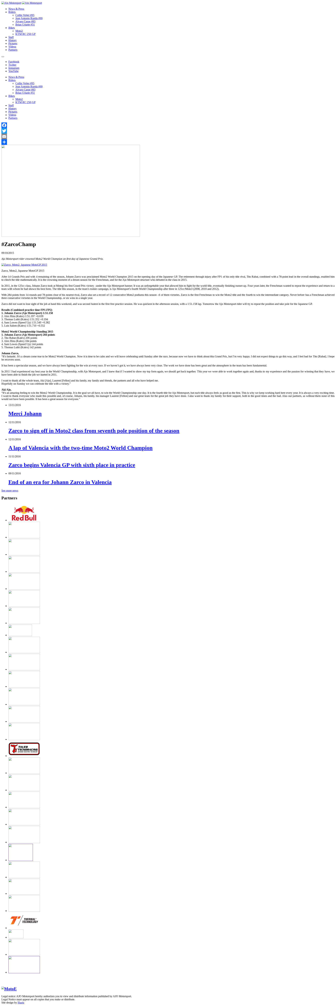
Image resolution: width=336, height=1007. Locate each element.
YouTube (13, 71)
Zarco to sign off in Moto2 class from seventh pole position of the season (93, 430)
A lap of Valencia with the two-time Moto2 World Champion (80, 448)
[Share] (168, 142)
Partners (12, 49)
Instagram (13, 67)
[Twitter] (168, 131)
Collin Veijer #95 (24, 15)
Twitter (12, 64)
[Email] (168, 136)
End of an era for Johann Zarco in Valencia (60, 482)
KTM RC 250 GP (25, 34)
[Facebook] (168, 125)
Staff (11, 37)
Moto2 (19, 30)
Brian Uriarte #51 (25, 24)
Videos (12, 46)
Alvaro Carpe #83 (25, 21)
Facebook (13, 61)
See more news (9, 490)
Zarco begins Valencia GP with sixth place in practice (71, 465)
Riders (12, 11)
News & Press (16, 8)
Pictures (12, 43)
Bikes (11, 27)
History (12, 40)
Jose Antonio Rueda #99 (29, 18)
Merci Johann (25, 413)
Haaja (21, 1002)
